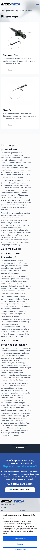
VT (21, 11)
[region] (20, 533)
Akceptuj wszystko (20, 538)
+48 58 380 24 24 (21, 483)
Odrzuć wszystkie (20, 549)
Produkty (15, 11)
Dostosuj (20, 544)
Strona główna (6, 11)
